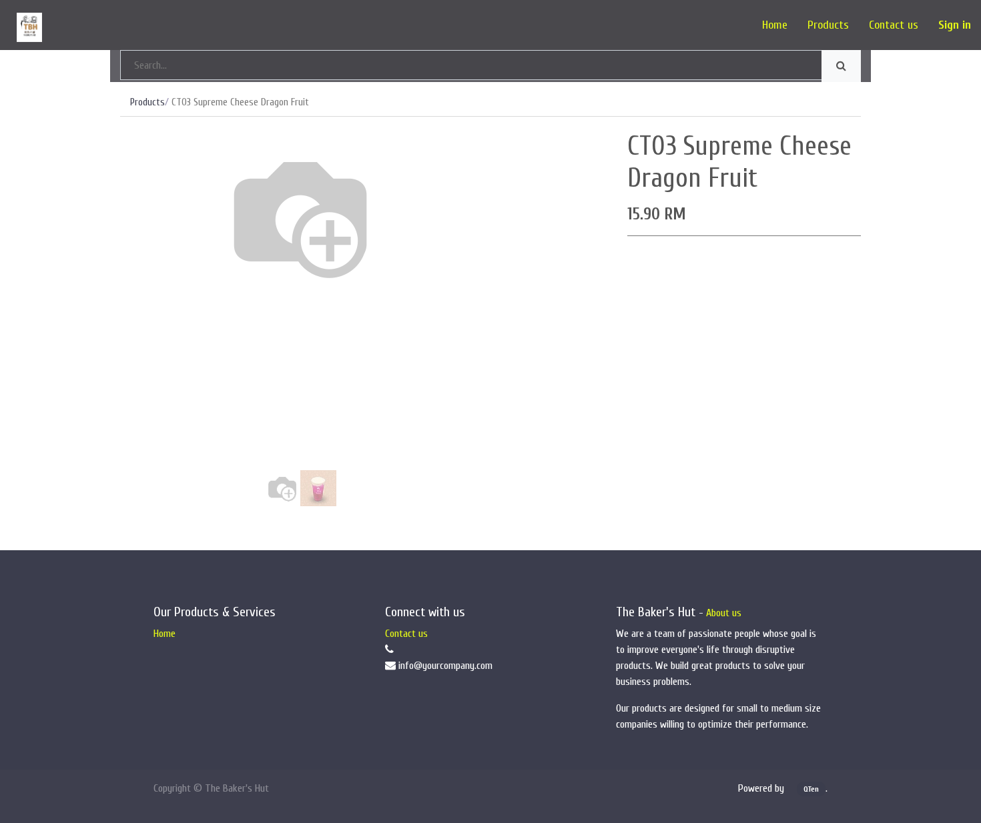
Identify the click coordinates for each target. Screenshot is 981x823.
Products (147, 102)
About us (723, 613)
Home (164, 634)
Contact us (406, 634)
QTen (811, 789)
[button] (147, 263)
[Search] (841, 66)
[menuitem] (774, 25)
